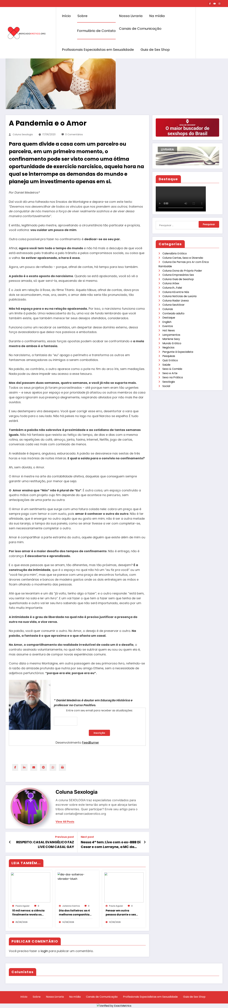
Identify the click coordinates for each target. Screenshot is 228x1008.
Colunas (167, 309)
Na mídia (157, 16)
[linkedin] (24, 767)
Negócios (168, 347)
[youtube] (215, 4)
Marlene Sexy (171, 339)
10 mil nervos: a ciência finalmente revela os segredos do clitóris (28, 913)
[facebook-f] (210, 4)
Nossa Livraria (131, 16)
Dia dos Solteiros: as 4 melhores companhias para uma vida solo (75, 913)
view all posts (65, 821)
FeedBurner (90, 742)
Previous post (64, 836)
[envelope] (33, 767)
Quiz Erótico (170, 360)
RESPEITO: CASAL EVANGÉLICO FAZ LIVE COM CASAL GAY (45, 844)
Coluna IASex (170, 283)
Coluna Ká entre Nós (175, 292)
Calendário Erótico (174, 253)
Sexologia (168, 382)
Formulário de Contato (96, 30)
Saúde (166, 365)
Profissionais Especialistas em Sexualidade (98, 49)
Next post (87, 836)
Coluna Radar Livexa (175, 300)
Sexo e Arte (169, 373)
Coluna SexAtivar (173, 305)
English (166, 322)
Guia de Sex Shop (155, 49)
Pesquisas (168, 356)
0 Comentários (74, 134)
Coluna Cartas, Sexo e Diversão (182, 258)
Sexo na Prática (172, 377)
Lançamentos (171, 335)
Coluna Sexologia (23, 134)
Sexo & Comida (172, 369)
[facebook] (15, 767)
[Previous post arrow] (10, 842)
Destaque (168, 318)
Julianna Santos (71, 905)
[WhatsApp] (53, 767)
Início (66, 16)
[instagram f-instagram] (219, 4)
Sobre (82, 16)
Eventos (167, 326)
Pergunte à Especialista (177, 352)
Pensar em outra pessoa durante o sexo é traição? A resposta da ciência (122, 913)
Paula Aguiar (23, 905)
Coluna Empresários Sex (178, 275)
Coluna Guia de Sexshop (178, 279)
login (44, 951)
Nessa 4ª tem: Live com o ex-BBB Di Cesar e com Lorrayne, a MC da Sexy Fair (111, 844)
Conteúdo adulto (173, 313)
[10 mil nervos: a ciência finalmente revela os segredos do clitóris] (30, 887)
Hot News (168, 330)
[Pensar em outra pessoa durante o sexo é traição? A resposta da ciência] (124, 887)
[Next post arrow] (145, 842)
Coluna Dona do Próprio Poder (182, 271)
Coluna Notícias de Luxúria (179, 296)
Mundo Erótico (171, 343)
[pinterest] (43, 767)
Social (166, 386)
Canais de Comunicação (140, 28)
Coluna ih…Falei (172, 288)
